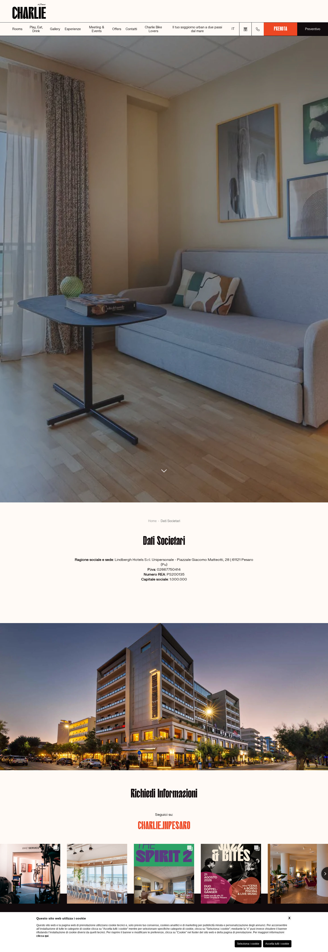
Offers (116, 29)
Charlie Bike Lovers (153, 29)
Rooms (17, 29)
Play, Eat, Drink (36, 29)
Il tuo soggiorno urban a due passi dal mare (197, 29)
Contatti (131, 29)
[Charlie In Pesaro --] (164, 11)
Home (152, 521)
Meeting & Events (96, 29)
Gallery (55, 29)
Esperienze (73, 29)
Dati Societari (170, 521)
